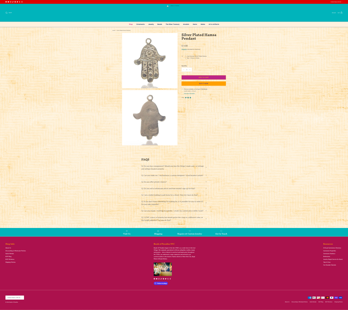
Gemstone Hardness (329, 253)
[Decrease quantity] (183, 70)
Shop (131, 24)
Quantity (184, 66)
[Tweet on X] (186, 97)
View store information (189, 93)
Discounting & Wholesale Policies (15, 251)
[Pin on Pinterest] (190, 97)
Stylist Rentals (9, 253)
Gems (195, 24)
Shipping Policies (10, 262)
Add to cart (204, 77)
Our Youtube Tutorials (329, 265)
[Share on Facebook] (188, 97)
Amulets (186, 24)
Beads (159, 24)
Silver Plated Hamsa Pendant (123, 30)
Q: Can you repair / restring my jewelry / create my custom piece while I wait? (172, 211)
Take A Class (327, 262)
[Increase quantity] (190, 70)
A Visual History (162, 258)
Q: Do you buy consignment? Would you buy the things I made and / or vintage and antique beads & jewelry (172, 167)
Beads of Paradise (13, 302)
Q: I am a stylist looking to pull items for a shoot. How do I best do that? (169, 195)
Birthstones (326, 256)
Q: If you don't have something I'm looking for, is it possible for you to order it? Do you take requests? (172, 202)
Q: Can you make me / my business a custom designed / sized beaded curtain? (172, 175)
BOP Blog (8, 256)
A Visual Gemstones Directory (332, 248)
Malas (203, 24)
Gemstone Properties (329, 251)
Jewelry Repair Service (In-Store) (333, 259)
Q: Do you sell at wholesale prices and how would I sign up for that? (168, 188)
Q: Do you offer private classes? (154, 182)
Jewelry (151, 24)
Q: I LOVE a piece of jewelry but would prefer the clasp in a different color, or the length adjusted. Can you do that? (172, 218)
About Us (8, 248)
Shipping (184, 49)
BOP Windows (9, 259)
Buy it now (203, 83)
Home (113, 30)
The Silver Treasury (172, 24)
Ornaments (140, 24)
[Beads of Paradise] (174, 13)
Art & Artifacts (214, 24)
